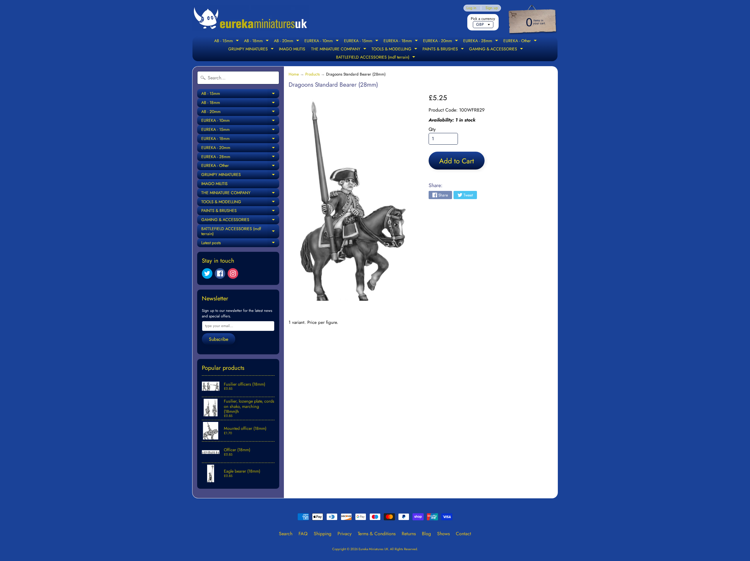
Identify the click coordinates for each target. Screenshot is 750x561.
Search (285, 533)
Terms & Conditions (377, 533)
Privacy (345, 533)
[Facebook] (220, 273)
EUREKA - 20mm (441, 41)
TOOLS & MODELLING (395, 49)
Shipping (322, 533)
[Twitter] (207, 273)
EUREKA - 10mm (322, 41)
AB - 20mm (287, 41)
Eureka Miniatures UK (373, 549)
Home (294, 74)
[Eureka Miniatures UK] (250, 18)
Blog (426, 533)
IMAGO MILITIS (292, 49)
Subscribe (218, 339)
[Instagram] (233, 273)
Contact (463, 533)
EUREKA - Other (520, 41)
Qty (432, 129)
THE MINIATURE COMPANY (339, 49)
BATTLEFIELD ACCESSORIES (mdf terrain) (376, 57)
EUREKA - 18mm (401, 41)
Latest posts (240, 243)
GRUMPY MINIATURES (251, 49)
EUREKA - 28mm (481, 41)
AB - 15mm (227, 41)
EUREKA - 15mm (362, 41)
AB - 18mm (257, 41)
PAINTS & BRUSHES (443, 49)
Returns (409, 533)
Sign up (491, 8)
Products (312, 74)
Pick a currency (483, 18)
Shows (443, 533)
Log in (471, 8)
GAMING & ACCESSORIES (496, 49)
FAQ (303, 533)
